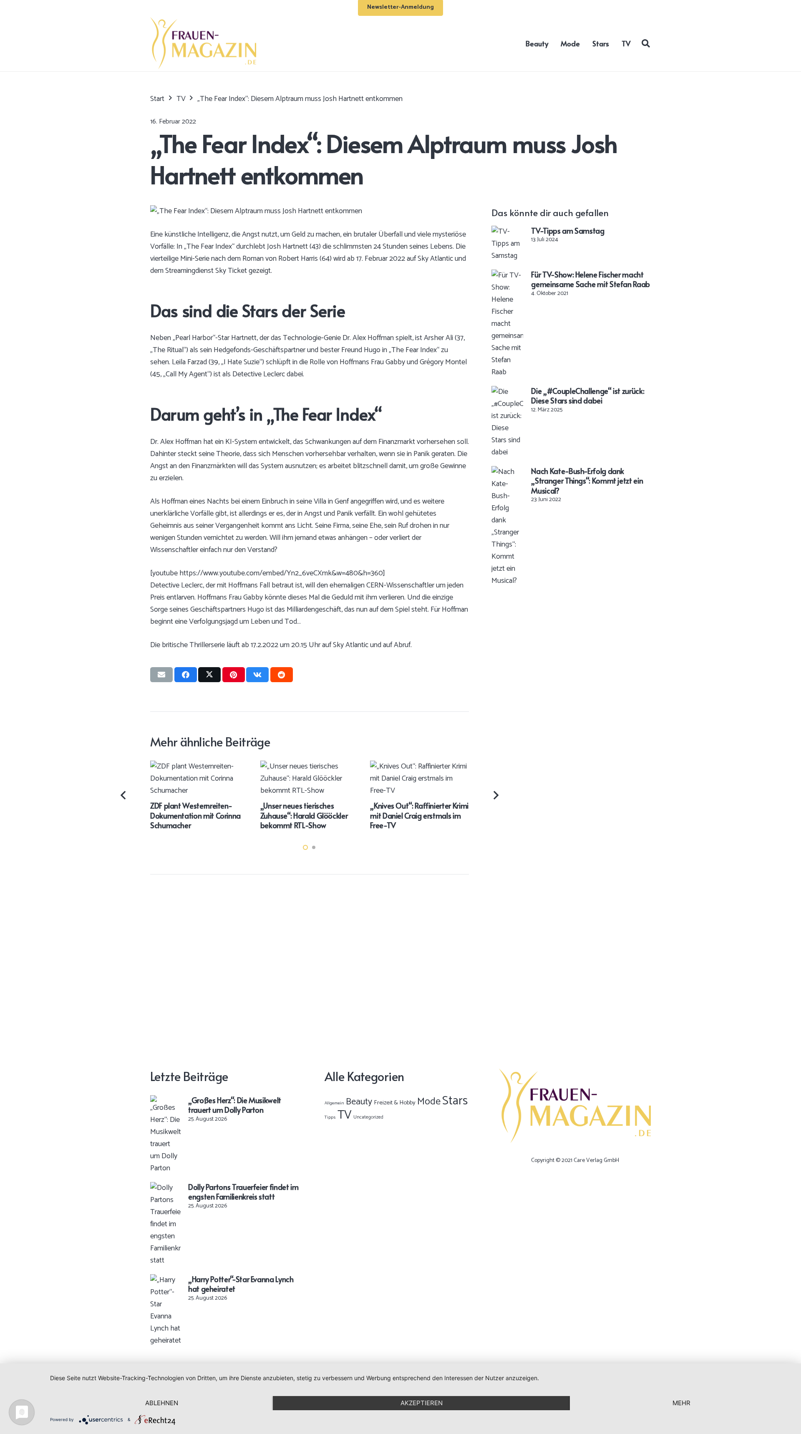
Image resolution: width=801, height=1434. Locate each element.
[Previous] (124, 795)
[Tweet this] (209, 674)
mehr (681, 1403)
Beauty (359, 1101)
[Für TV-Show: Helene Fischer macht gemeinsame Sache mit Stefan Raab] (507, 275)
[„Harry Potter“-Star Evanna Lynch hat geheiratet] (165, 1280)
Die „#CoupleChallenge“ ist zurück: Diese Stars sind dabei (587, 396)
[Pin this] (233, 674)
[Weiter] (495, 795)
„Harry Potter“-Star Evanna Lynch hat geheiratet (240, 1284)
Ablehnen (161, 1403)
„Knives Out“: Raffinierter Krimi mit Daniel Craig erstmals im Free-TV (419, 815)
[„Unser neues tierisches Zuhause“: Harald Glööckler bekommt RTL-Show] (309, 766)
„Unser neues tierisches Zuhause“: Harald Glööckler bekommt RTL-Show (304, 815)
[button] (646, 43)
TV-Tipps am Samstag (567, 230)
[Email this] (161, 674)
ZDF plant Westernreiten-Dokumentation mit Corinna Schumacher (195, 815)
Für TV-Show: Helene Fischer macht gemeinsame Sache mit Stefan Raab (590, 279)
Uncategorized (368, 1117)
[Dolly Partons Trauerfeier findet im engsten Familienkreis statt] (165, 1188)
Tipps (330, 1117)
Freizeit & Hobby (395, 1103)
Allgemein (334, 1103)
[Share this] (185, 674)
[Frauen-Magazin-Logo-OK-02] (203, 43)
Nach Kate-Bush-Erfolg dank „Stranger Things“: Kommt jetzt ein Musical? (587, 481)
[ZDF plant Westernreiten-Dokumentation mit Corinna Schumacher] (199, 766)
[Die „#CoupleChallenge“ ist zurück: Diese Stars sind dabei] (507, 392)
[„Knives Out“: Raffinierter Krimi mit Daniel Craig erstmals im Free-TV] (419, 766)
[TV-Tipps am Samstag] (507, 231)
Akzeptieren (421, 1403)
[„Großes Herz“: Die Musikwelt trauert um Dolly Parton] (165, 1101)
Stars (455, 1101)
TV (345, 1115)
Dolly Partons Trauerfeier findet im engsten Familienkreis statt (243, 1192)
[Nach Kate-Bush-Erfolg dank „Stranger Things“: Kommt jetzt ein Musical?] (507, 472)
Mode (429, 1102)
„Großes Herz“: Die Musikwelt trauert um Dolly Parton (234, 1105)
